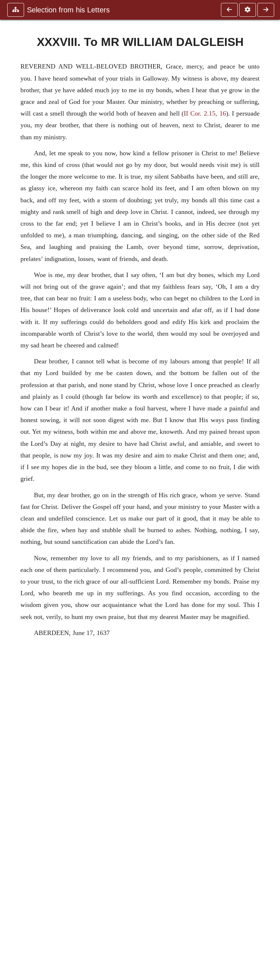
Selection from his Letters (68, 10)
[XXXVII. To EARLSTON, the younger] (229, 10)
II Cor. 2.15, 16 (205, 113)
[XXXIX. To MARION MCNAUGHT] (265, 10)
